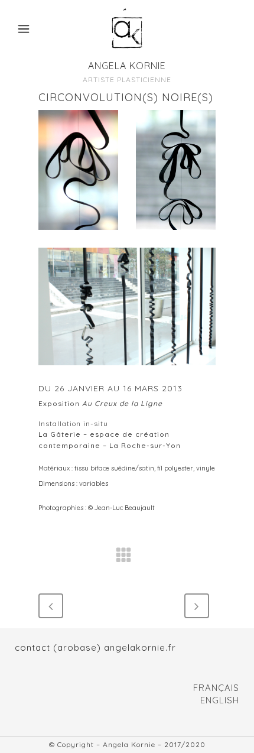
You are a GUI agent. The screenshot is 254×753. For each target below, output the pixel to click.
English (219, 700)
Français (216, 687)
